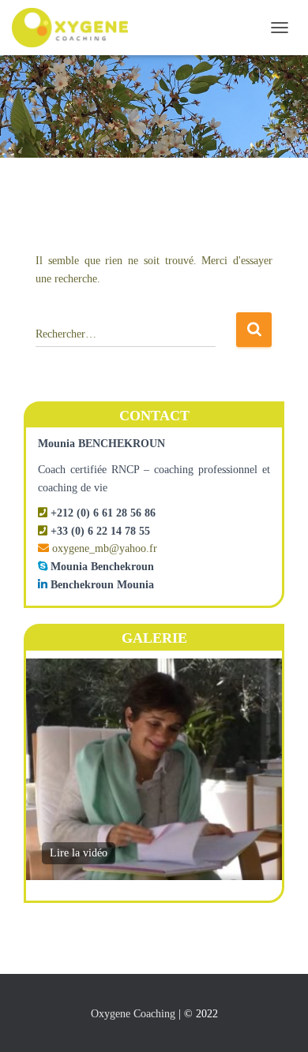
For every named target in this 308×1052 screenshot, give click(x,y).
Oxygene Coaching (133, 1014)
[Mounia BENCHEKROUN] (76, 27)
